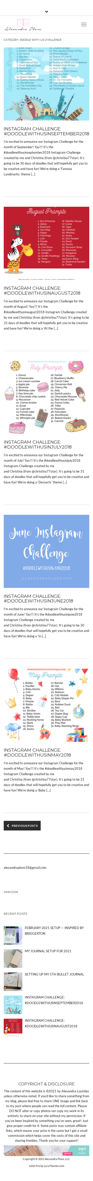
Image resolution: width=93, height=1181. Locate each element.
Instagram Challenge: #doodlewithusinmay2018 (37, 752)
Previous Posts (25, 826)
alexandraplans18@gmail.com (25, 868)
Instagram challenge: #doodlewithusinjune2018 (38, 599)
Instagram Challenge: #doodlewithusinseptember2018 (46, 131)
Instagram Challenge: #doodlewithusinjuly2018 (38, 444)
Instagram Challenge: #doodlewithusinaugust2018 (42, 291)
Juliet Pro (34, 1165)
